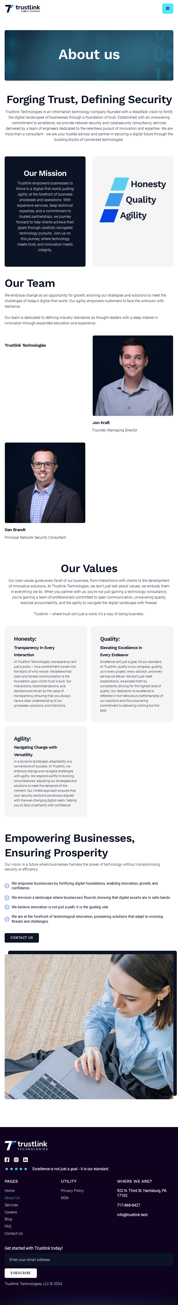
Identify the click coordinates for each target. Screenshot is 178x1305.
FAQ (8, 1226)
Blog (8, 1219)
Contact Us (14, 1233)
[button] (167, 8)
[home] (23, 8)
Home (9, 1190)
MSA (65, 1198)
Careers (11, 1212)
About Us (12, 1198)
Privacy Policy (72, 1190)
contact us (21, 938)
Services (11, 1205)
